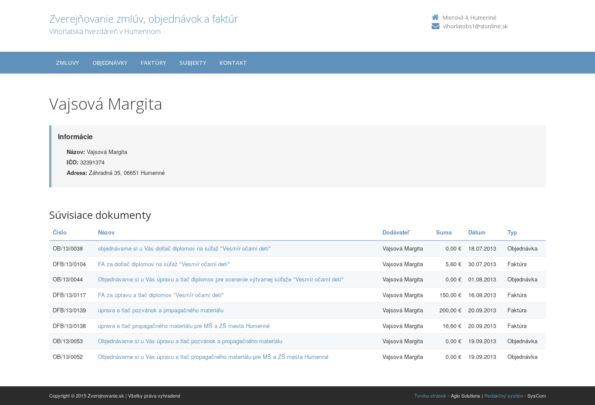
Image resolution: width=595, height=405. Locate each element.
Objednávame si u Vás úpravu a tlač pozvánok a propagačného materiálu (190, 341)
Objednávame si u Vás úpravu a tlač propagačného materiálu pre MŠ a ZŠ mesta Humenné (213, 356)
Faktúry (153, 63)
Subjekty (192, 63)
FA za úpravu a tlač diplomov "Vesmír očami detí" (161, 295)
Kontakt (233, 63)
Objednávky (110, 63)
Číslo (60, 232)
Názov (106, 232)
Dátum (477, 232)
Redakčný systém (503, 395)
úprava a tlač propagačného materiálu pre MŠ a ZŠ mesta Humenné (184, 325)
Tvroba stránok (430, 395)
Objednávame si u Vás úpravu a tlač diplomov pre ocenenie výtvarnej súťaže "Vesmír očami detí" (221, 279)
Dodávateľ (395, 232)
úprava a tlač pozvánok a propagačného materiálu (160, 310)
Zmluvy (67, 63)
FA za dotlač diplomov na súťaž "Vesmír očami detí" (164, 264)
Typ (512, 232)
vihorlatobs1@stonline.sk (475, 26)
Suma (444, 232)
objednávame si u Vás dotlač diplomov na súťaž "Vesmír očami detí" (184, 248)
